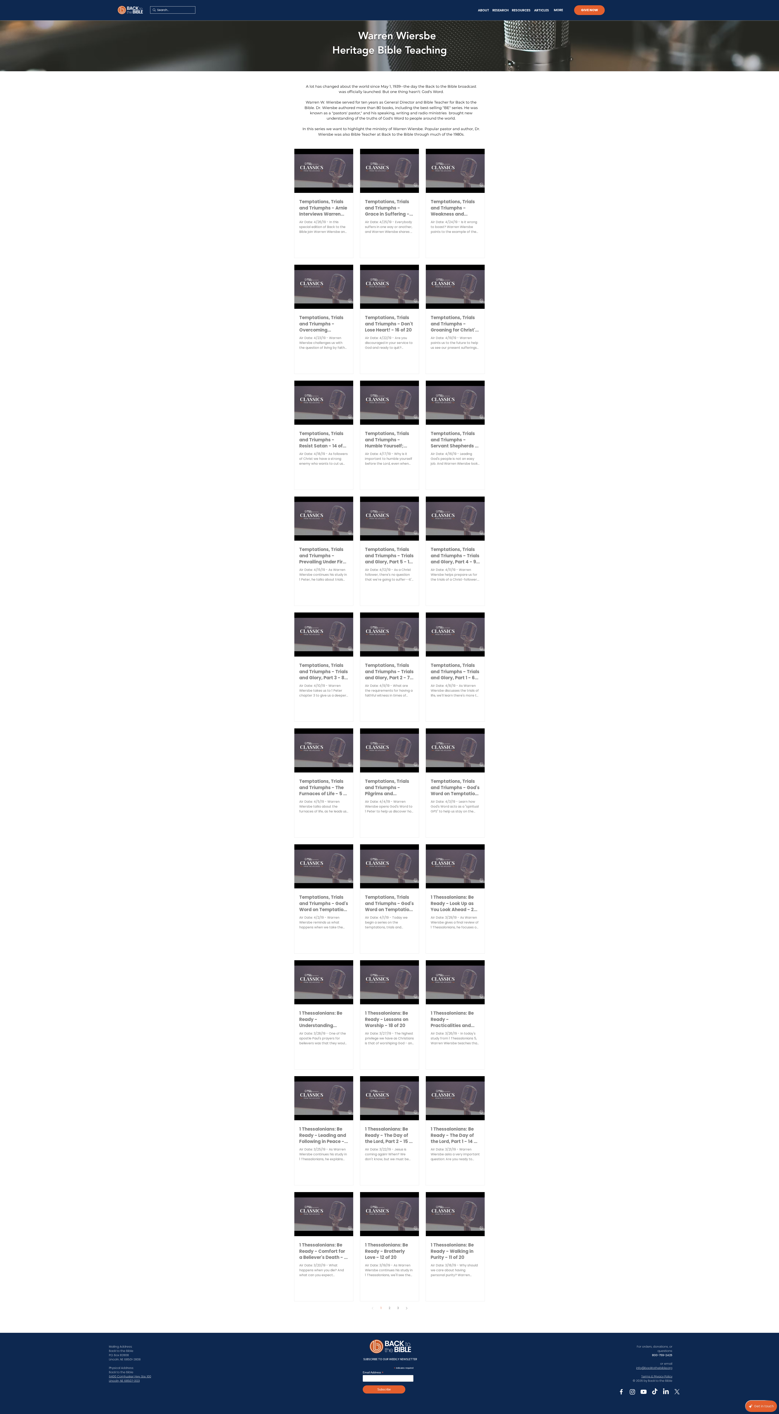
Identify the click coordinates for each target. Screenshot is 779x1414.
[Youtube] (643, 1391)
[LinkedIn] (665, 1391)
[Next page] (406, 1308)
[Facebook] (621, 1391)
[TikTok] (654, 1391)
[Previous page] (372, 1308)
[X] (677, 1391)
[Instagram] (632, 1391)
